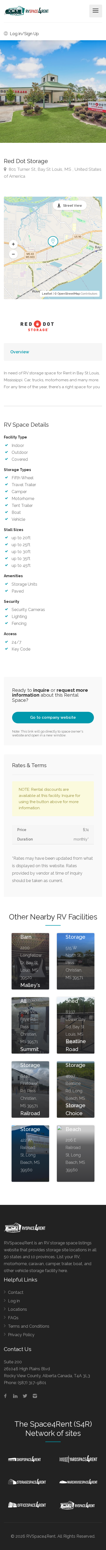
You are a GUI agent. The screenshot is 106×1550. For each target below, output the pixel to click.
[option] (53, 91)
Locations (17, 1309)
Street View (72, 205)
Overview (19, 351)
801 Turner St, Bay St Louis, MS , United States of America (52, 173)
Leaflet (47, 293)
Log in (14, 1300)
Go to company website (53, 717)
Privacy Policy (21, 1334)
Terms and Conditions (28, 1326)
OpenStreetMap (69, 293)
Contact (15, 1292)
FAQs (13, 1317)
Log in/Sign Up (24, 33)
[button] (13, 244)
